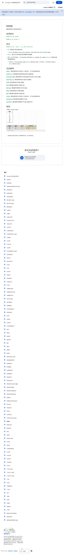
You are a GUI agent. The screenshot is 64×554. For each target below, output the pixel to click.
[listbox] (24, 551)
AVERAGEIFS (10, 196)
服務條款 (15, 550)
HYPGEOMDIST (10, 309)
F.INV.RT (9, 271)
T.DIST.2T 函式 (10, 472)
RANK (8, 421)
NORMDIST (9, 363)
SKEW (8, 435)
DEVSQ (8, 258)
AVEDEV (9, 179)
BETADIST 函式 (10, 200)
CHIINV (8, 213)
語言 (22, 549)
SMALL (8, 445)
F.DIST (8, 265)
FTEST (8, 285)
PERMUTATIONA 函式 (12, 401)
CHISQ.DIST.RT (10, 220)
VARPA (8, 503)
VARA (8, 496)
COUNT (8, 241)
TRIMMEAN (9, 486)
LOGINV (9, 322)
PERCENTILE (10, 380)
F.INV (8, 268)
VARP (8, 499)
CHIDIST (9, 210)
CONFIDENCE (10, 230)
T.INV (8, 479)
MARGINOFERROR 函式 (12, 520)
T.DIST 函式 (10, 469)
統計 (5, 172)
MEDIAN (9, 339)
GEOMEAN (9, 302)
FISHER (8, 275)
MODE (8, 353)
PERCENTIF (9, 516)
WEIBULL (9, 506)
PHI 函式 (9, 404)
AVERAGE (9, 183)
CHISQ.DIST (10, 217)
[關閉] (62, 11)
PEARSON (9, 377)
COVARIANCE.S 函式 (12, 251)
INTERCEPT (9, 312)
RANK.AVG (9, 425)
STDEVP (9, 459)
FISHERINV (9, 278)
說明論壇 (60, 7)
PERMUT (9, 397)
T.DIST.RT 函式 (10, 476)
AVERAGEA (9, 190)
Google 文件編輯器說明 (12, 2)
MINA (8, 346)
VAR (8, 493)
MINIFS (8, 350)
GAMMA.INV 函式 (11, 292)
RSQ (8, 431)
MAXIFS (8, 336)
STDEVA (9, 455)
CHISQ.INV (9, 224)
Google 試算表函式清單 (12, 176)
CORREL (9, 237)
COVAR (8, 247)
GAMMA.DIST (10, 295)
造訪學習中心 (7, 533)
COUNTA (9, 244)
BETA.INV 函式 (10, 203)
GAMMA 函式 (10, 288)
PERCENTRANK (10, 387)
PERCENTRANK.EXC (11, 390)
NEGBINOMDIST (11, 360)
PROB (8, 411)
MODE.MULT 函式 (11, 356)
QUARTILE (9, 414)
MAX (8, 329)
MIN (8, 343)
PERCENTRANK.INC (11, 394)
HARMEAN (9, 305)
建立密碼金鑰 (28, 12)
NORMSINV (9, 373)
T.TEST (8, 489)
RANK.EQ (9, 428)
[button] (3, 2)
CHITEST (9, 227)
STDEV (8, 452)
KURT (8, 316)
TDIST (8, 482)
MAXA (8, 333)
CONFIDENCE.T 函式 (12, 234)
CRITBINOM (9, 254)
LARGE (8, 319)
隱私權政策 (10, 550)
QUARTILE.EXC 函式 (11, 418)
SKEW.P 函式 (10, 438)
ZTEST (8, 510)
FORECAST (9, 282)
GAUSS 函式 (10, 299)
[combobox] (38, 2)
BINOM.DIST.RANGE (12, 513)
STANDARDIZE (10, 448)
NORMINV (9, 367)
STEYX (8, 465)
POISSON (9, 408)
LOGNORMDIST (10, 326)
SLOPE (8, 442)
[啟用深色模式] (31, 551)
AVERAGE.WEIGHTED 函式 (13, 186)
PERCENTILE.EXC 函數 (12, 384)
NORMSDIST (10, 370)
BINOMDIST (9, 207)
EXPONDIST (10, 261)
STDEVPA (9, 462)
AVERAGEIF (9, 193)
